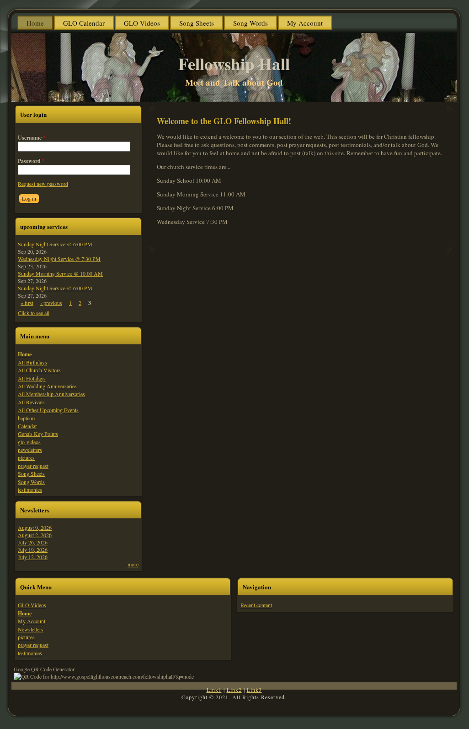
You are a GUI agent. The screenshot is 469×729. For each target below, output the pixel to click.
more (133, 564)
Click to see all (33, 312)
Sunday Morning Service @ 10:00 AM (60, 273)
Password (31, 161)
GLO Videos (32, 605)
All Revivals (31, 402)
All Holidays (32, 378)
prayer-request (33, 465)
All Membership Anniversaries (51, 393)
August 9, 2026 (35, 527)
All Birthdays (32, 362)
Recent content (256, 605)
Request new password (43, 183)
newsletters (30, 449)
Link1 (214, 689)
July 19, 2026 (33, 549)
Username (32, 137)
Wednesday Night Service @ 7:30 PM (59, 258)
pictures (26, 457)
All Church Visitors (39, 370)
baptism (26, 418)
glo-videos (29, 442)
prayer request (33, 644)
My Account (31, 621)
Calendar (27, 426)
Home (25, 354)
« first (27, 302)
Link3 (254, 689)
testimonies (30, 489)
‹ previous (51, 302)
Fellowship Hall (234, 63)
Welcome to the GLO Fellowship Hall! (224, 121)
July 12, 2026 (33, 556)
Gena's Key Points (38, 433)
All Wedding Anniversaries (47, 386)
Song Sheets (31, 473)
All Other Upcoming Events (48, 409)
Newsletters (30, 629)
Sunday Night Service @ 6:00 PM (55, 244)
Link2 (234, 689)
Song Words (31, 481)
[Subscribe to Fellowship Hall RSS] (21, 701)
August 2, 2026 (35, 535)
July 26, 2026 (33, 542)
